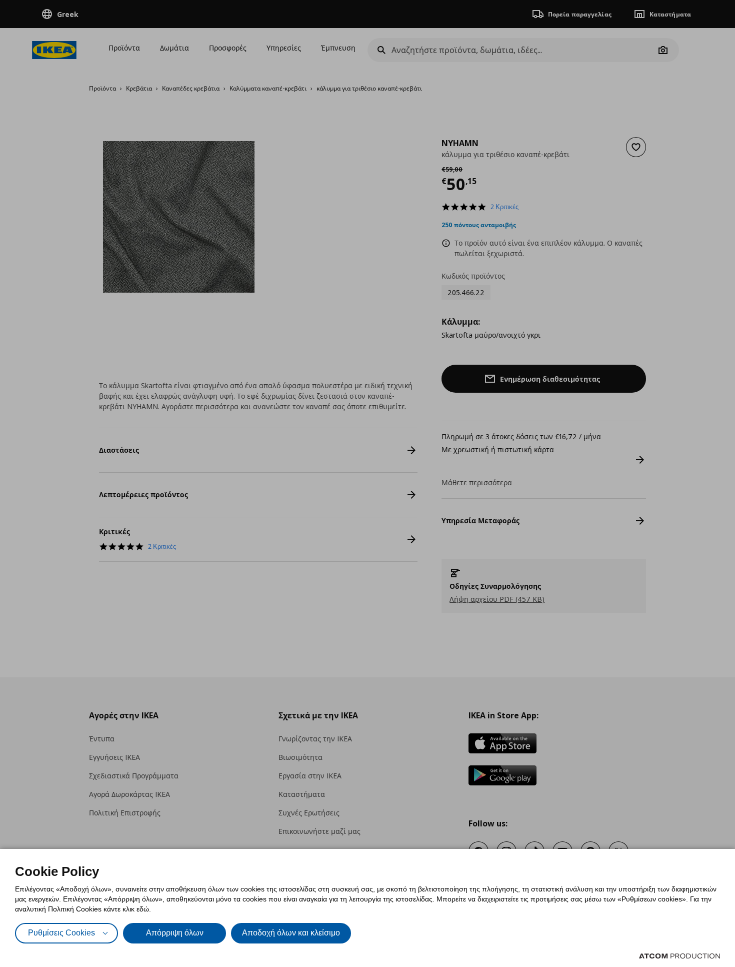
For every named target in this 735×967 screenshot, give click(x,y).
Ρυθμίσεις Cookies (61, 932)
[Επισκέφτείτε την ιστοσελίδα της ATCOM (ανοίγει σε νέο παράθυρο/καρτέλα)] (679, 955)
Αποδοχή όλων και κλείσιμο (291, 932)
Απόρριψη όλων (175, 932)
